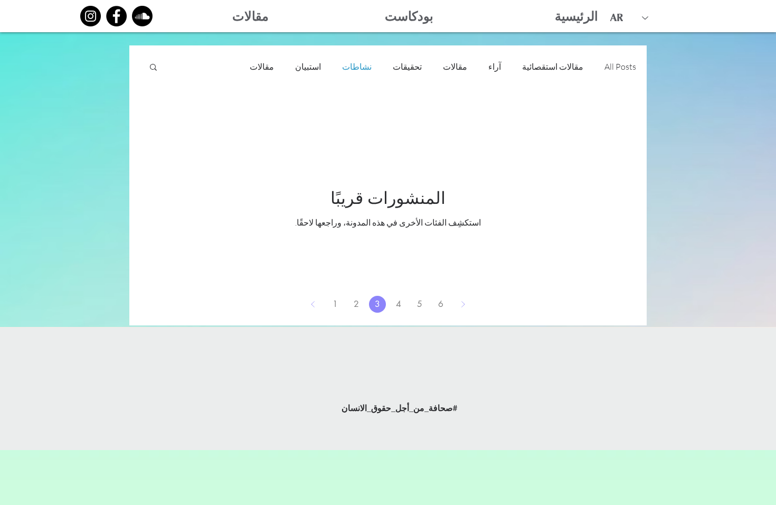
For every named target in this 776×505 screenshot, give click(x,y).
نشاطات (357, 66)
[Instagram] (90, 16)
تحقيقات (407, 66)
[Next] (463, 304)
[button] (153, 67)
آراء (494, 66)
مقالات (455, 66)
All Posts (620, 66)
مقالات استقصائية (552, 66)
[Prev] (313, 304)
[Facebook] (116, 16)
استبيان (308, 66)
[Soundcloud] (142, 16)
